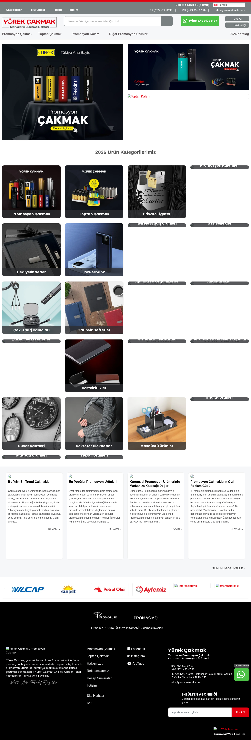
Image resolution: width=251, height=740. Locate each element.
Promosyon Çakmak (17, 34)
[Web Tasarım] (229, 729)
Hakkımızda (95, 663)
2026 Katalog (239, 34)
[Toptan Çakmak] (188, 66)
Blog (58, 9)
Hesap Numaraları (99, 678)
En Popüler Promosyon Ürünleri (92, 481)
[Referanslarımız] (23, 589)
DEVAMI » (54, 529)
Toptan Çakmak (50, 34)
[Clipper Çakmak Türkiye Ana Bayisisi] (63, 92)
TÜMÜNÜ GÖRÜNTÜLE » (229, 568)
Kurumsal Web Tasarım (229, 734)
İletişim (73, 9)
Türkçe (222, 4)
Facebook (137, 649)
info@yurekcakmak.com (230, 10)
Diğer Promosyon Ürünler (128, 34)
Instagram (137, 656)
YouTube (137, 663)
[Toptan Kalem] (188, 96)
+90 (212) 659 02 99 (160, 10)
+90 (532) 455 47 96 (193, 10)
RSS (90, 703)
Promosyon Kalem (86, 34)
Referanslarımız (98, 670)
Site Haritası (95, 695)
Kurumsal (38, 9)
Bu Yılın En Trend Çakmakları (29, 481)
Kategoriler (14, 9)
